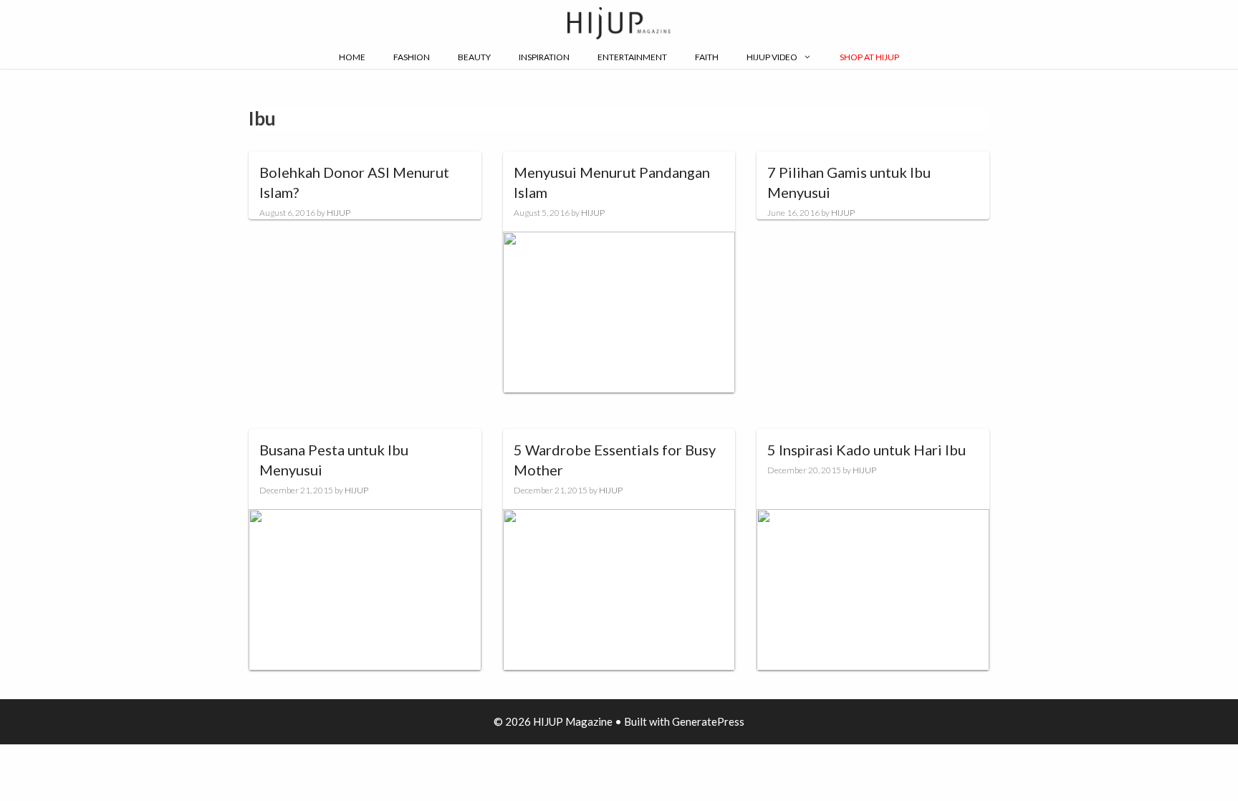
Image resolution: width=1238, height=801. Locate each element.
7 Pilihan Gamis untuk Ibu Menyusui (849, 182)
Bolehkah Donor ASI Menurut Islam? (354, 182)
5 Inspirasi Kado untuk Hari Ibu (866, 449)
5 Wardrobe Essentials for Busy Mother (615, 459)
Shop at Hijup (869, 57)
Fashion (411, 57)
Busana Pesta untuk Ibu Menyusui (333, 459)
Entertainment (632, 57)
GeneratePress (708, 721)
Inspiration (544, 57)
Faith (707, 57)
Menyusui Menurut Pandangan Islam (612, 182)
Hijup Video (772, 57)
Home (352, 57)
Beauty (474, 57)
